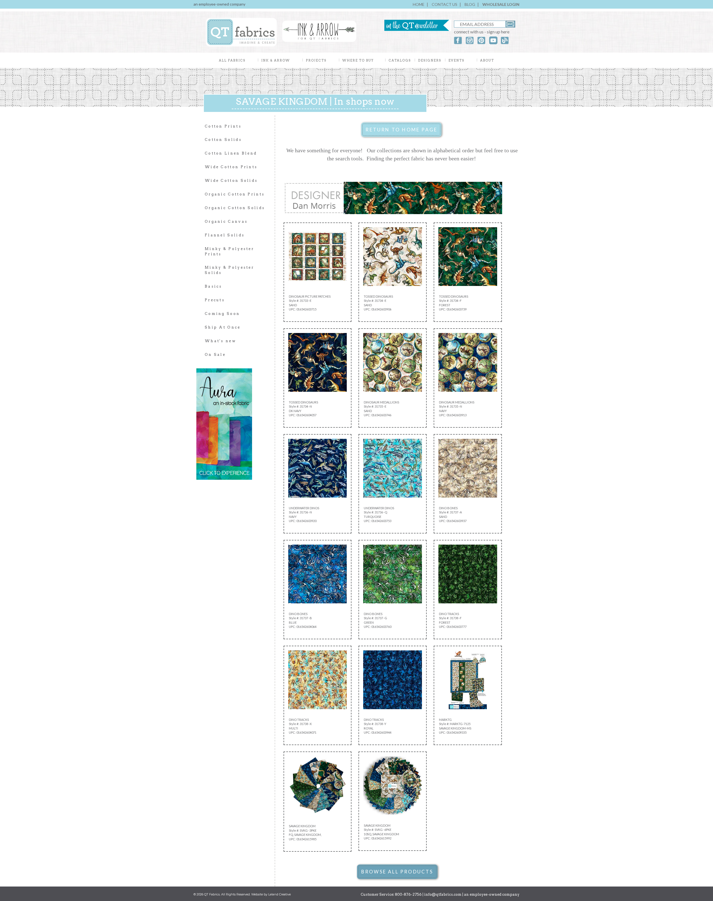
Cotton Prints (223, 126)
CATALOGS (400, 60)
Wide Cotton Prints (231, 167)
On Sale (215, 354)
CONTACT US (444, 4)
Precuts (215, 300)
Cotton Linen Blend (231, 153)
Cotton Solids (223, 140)
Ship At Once (223, 327)
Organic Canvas (226, 221)
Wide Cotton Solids (231, 180)
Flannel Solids (225, 235)
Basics (213, 286)
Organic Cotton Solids (235, 208)
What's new (220, 341)
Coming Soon (222, 314)
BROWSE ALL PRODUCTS (397, 872)
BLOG (470, 4)
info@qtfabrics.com (443, 894)
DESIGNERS (429, 60)
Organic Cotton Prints (235, 194)
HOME (418, 4)
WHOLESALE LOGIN (500, 4)
